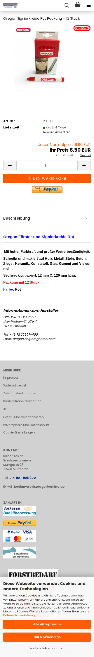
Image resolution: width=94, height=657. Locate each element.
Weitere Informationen (47, 648)
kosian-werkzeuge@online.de (39, 486)
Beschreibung (16, 218)
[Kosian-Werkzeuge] (8, 5)
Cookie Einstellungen (19, 432)
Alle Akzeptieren (47, 624)
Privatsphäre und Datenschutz (26, 425)
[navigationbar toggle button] (88, 5)
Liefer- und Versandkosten (23, 417)
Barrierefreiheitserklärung (22, 401)
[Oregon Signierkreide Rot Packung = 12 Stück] (47, 57)
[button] (9, 165)
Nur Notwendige (47, 637)
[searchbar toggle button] (66, 5)
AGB (6, 409)
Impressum (12, 377)
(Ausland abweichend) (57, 132)
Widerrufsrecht (14, 385)
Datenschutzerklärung (19, 615)
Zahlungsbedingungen (20, 393)
